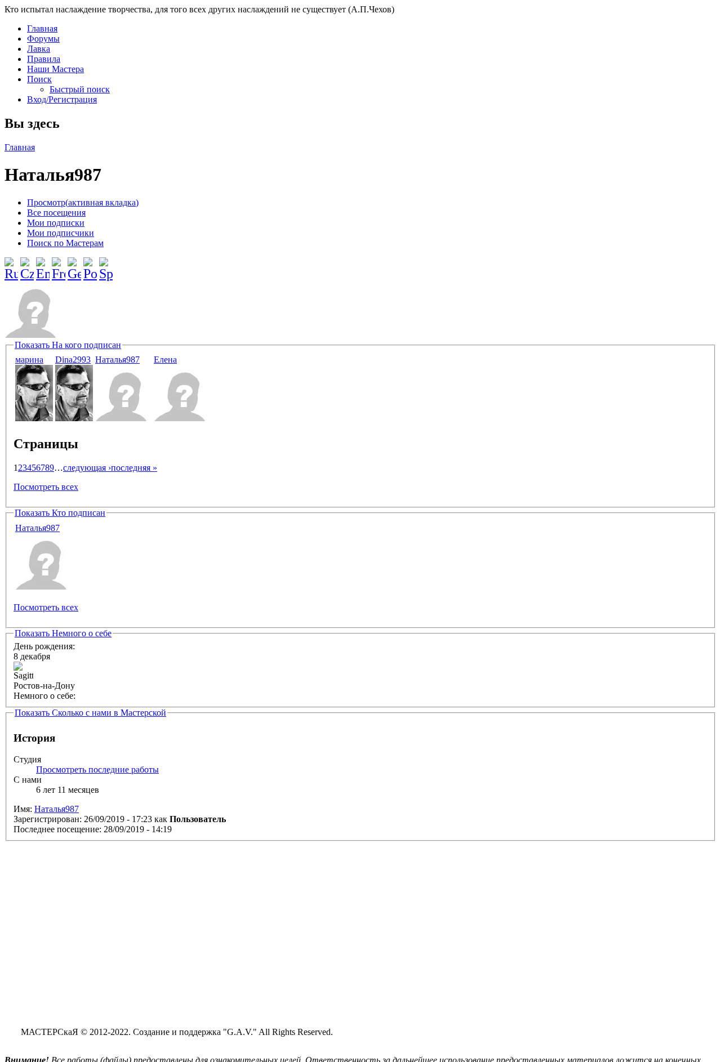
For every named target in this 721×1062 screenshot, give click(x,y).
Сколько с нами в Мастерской (90, 712)
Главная (42, 28)
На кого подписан (68, 345)
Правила (43, 59)
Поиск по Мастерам (65, 243)
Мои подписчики (60, 233)
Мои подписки (55, 222)
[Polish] (90, 265)
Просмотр (83, 202)
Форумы (43, 38)
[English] (43, 265)
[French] (58, 265)
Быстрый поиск (80, 89)
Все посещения (56, 212)
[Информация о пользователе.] (34, 418)
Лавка (38, 48)
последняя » (134, 467)
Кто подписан (60, 512)
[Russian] (11, 265)
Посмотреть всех (46, 487)
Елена (165, 359)
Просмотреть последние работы (97, 769)
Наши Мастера (55, 69)
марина (29, 359)
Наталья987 (117, 359)
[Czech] (27, 265)
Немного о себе (63, 633)
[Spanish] (106, 265)
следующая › (87, 467)
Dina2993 (73, 359)
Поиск (39, 79)
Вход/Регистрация (62, 99)
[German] (74, 265)
